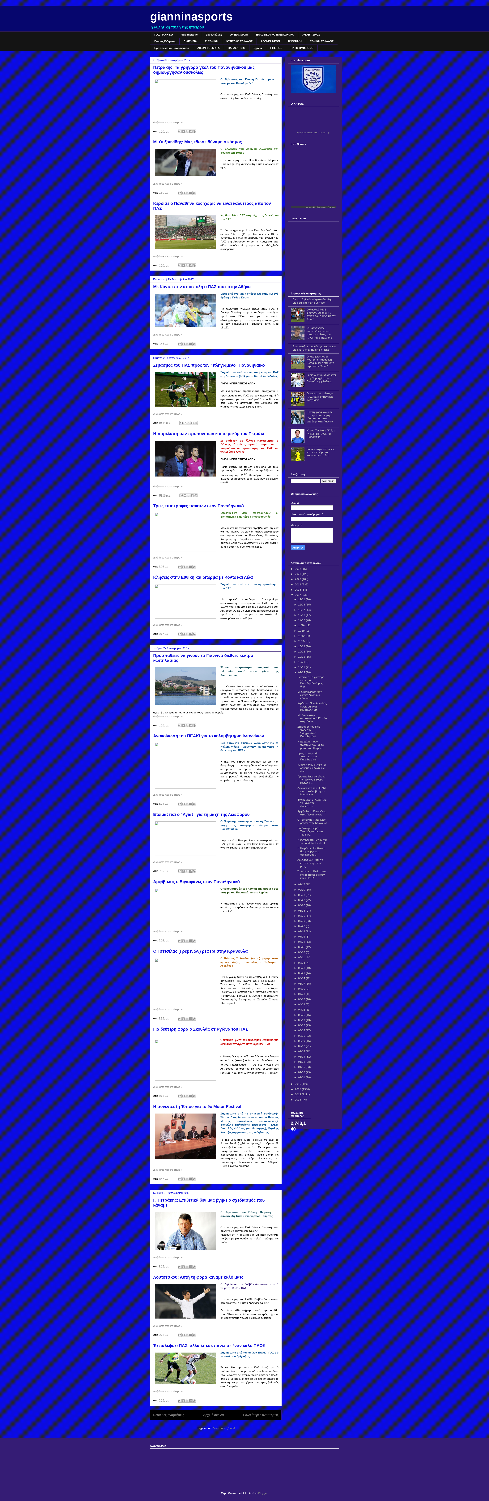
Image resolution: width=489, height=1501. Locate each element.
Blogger (262, 1493)
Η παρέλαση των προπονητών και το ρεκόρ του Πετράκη (209, 433)
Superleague (189, 34)
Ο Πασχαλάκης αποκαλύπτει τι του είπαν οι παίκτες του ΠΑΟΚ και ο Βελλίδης (319, 332)
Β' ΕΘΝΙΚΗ (295, 41)
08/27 (302, 900)
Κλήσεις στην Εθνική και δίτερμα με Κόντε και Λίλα (203, 577)
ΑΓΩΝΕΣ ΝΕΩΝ (270, 41)
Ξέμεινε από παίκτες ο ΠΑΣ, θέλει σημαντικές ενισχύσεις (320, 396)
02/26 (302, 1035)
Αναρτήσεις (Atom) (223, 1428)
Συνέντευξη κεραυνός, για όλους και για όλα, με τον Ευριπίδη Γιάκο (314, 348)
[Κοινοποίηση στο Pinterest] (194, 131)
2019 (298, 584)
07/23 (302, 926)
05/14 (302, 978)
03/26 (302, 1014)
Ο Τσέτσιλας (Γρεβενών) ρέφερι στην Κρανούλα (200, 951)
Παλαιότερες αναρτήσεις (261, 1415)
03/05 (302, 1030)
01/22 (302, 1061)
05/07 (302, 983)
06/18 (302, 952)
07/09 (302, 936)
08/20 (302, 905)
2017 (298, 594)
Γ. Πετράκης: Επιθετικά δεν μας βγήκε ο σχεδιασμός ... (311, 851)
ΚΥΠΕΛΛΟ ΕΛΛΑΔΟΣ (239, 41)
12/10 (302, 615)
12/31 (302, 599)
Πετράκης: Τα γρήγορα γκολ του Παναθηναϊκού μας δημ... (310, 681)
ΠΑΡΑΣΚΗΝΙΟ (236, 47)
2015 (298, 1089)
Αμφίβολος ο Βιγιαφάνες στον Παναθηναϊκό (196, 881)
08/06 (302, 915)
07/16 (302, 931)
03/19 (302, 1020)
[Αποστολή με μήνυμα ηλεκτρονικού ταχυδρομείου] (180, 131)
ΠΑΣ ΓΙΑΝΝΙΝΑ (163, 34)
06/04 (302, 962)
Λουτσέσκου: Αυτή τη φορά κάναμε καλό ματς (198, 1277)
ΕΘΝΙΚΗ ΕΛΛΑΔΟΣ (322, 41)
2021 (298, 573)
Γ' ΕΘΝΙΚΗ (211, 41)
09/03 (302, 894)
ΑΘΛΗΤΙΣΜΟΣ (311, 34)
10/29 (302, 646)
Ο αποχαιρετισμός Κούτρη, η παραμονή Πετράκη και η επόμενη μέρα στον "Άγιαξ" (320, 361)
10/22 (302, 651)
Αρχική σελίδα (213, 1415)
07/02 (302, 941)
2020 (298, 579)
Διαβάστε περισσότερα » (168, 122)
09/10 (302, 889)
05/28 (302, 967)
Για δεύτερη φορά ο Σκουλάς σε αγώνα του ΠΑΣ (200, 1029)
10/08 (302, 661)
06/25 (302, 947)
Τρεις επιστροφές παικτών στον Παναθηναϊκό (198, 505)
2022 (298, 568)
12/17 (302, 609)
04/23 (302, 993)
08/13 (302, 910)
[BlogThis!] (183, 131)
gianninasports (191, 16)
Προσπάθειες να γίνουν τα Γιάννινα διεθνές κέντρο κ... (311, 780)
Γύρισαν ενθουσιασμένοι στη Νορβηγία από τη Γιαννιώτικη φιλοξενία (321, 378)
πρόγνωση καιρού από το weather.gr (313, 133)
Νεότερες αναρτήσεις (168, 1415)
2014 (298, 1094)
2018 (298, 589)
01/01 (302, 1077)
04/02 (302, 1009)
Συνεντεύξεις (214, 34)
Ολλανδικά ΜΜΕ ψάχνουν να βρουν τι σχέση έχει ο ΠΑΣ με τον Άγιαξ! (321, 314)
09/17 (302, 884)
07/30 (302, 920)
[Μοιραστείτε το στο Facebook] (191, 131)
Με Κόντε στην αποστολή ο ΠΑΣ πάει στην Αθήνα (202, 286)
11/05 (301, 641)
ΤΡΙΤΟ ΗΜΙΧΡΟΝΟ (301, 47)
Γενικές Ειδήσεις (164, 41)
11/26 (301, 625)
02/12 (302, 1046)
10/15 (302, 656)
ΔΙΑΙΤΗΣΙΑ (190, 41)
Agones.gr (321, 207)
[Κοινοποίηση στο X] (187, 131)
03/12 (302, 1025)
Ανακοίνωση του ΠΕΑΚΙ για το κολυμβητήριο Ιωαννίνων (208, 735)
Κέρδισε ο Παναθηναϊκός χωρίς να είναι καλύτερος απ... (312, 706)
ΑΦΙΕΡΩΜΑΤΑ (239, 34)
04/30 (302, 988)
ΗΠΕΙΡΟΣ (276, 47)
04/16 (302, 999)
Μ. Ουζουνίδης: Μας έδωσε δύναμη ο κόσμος (197, 141)
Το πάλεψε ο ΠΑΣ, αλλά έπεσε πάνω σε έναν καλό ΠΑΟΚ (209, 1345)
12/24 (302, 604)
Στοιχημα (332, 207)
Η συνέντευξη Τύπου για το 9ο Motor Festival (197, 1106)
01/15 (302, 1066)
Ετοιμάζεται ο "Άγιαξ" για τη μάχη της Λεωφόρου (201, 814)
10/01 (302, 667)
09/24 (302, 672)
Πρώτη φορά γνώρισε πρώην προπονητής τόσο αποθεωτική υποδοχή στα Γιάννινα (320, 416)
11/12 (301, 635)
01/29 (302, 1056)
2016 (298, 1083)
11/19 (301, 630)
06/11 (301, 957)
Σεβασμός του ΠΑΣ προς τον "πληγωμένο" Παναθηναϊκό (209, 365)
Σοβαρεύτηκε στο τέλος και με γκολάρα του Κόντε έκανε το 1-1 (321, 452)
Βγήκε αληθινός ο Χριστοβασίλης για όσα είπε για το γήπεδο (312, 301)
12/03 (302, 620)
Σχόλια (257, 47)
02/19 (302, 1040)
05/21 (302, 973)
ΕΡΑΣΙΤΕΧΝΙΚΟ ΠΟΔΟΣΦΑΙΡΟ (275, 34)
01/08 (302, 1072)
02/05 (302, 1051)
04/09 (302, 1004)
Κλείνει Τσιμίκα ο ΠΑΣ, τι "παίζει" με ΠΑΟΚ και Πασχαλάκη (321, 433)
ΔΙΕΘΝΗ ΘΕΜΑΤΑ (208, 47)
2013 (298, 1099)
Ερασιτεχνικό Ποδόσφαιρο (171, 47)
